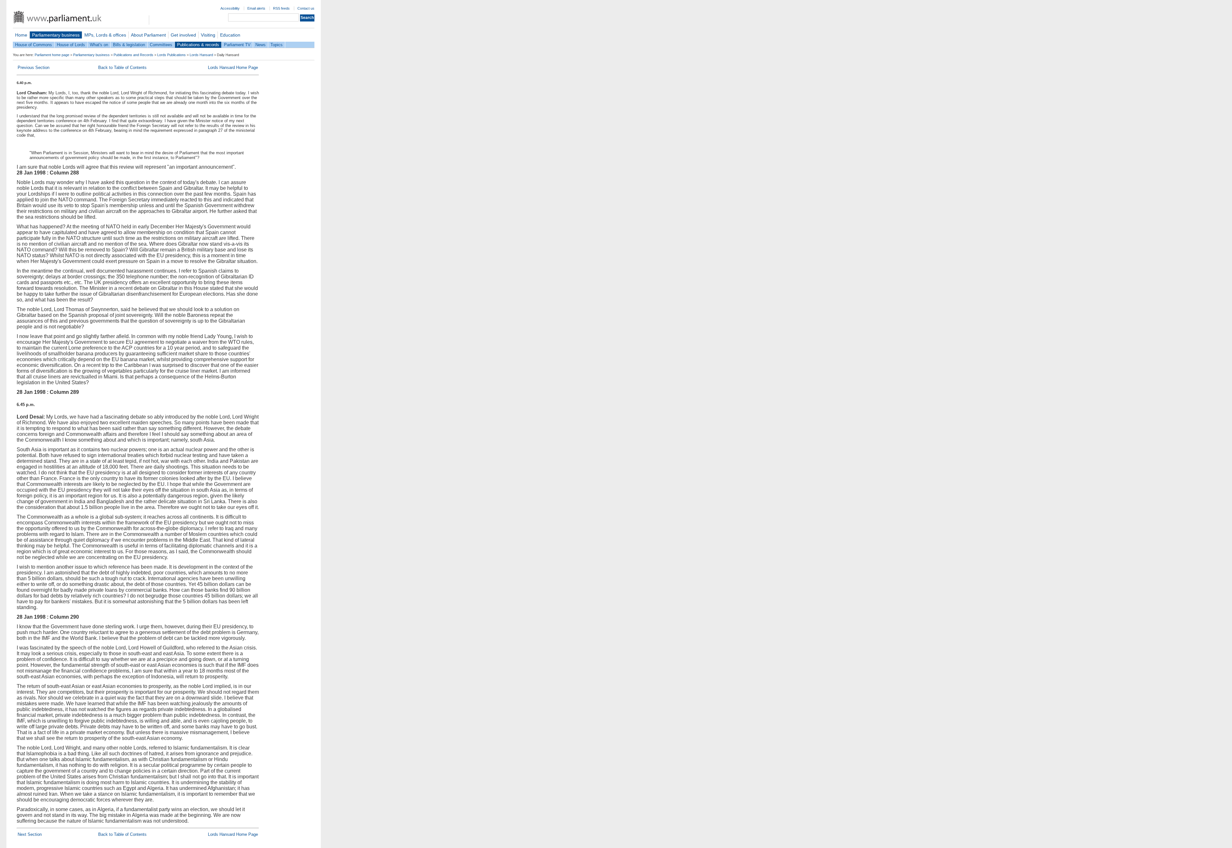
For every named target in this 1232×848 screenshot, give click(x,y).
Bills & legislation (129, 44)
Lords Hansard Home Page (233, 67)
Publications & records (198, 44)
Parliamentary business (56, 35)
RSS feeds (281, 8)
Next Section (30, 834)
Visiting (208, 35)
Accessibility (230, 8)
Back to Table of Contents (122, 67)
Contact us (305, 8)
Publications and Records (133, 55)
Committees (161, 44)
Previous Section (33, 67)
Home (21, 35)
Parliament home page (52, 55)
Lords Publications (171, 55)
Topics (276, 44)
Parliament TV (237, 44)
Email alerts (256, 8)
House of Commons (33, 44)
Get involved (183, 35)
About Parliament (148, 35)
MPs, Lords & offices (105, 35)
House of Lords (71, 44)
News (260, 44)
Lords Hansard (201, 55)
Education (230, 35)
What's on (99, 44)
